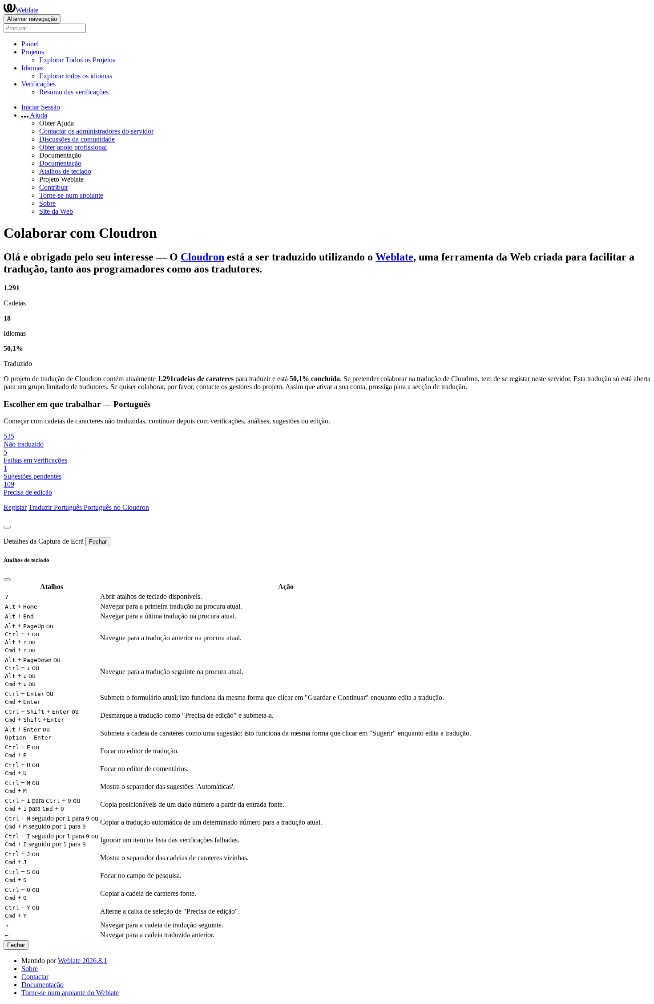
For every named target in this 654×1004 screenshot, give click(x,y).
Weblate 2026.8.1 (82, 960)
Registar (15, 507)
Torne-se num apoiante (71, 195)
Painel (30, 44)
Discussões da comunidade (77, 139)
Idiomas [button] (32, 68)
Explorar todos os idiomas (75, 76)
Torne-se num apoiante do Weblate (70, 992)
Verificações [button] (38, 84)
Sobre (47, 203)
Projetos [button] (32, 52)
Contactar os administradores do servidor (96, 131)
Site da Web (56, 211)
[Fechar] (7, 527)
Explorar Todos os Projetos (77, 60)
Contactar (34, 976)
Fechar (98, 541)
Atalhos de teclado (65, 171)
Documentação (60, 163)
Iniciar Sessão (40, 107)
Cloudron (202, 257)
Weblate (27, 10)
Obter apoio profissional (73, 147)
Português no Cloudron (116, 507)
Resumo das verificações (74, 92)
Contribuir (53, 187)
